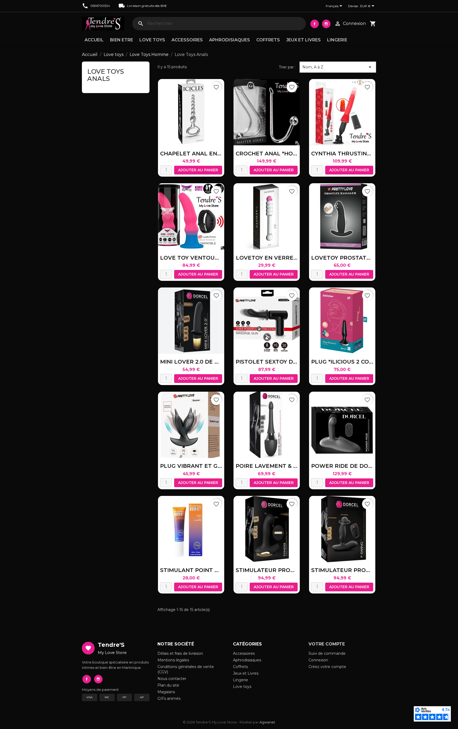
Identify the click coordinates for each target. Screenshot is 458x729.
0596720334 (100, 6)
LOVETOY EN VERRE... (266, 258)
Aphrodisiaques (229, 39)
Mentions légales (173, 660)
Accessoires (187, 39)
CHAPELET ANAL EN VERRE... (201, 153)
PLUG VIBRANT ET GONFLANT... (204, 466)
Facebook (314, 24)
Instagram (326, 24)
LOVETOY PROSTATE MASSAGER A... (362, 258)
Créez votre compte (327, 666)
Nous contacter (171, 678)
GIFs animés (168, 698)
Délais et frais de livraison (180, 653)
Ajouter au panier (198, 170)
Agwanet (267, 722)
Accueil (94, 39)
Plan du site (168, 685)
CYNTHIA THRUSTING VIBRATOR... (358, 153)
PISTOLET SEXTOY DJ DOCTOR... (281, 362)
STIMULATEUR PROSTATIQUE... (279, 570)
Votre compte (327, 644)
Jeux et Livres (303, 39)
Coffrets (268, 39)
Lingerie (337, 39)
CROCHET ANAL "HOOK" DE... (276, 153)
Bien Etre (121, 39)
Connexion (318, 660)
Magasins (166, 691)
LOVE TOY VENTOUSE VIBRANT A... (209, 258)
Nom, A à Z (337, 67)
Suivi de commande (327, 653)
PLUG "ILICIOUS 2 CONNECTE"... (354, 362)
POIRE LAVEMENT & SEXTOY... (277, 466)
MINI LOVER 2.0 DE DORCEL (199, 362)
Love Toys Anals (105, 75)
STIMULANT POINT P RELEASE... (205, 570)
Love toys (152, 39)
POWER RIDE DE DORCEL (347, 466)
